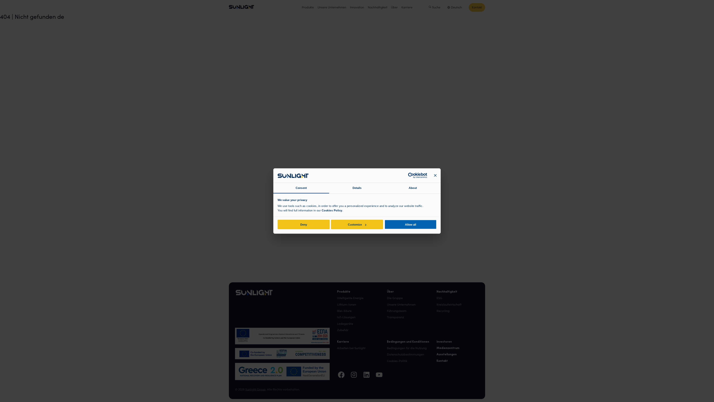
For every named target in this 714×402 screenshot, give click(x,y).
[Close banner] (435, 175)
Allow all (410, 224)
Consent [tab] (301, 187)
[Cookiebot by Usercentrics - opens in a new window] (411, 175)
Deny (303, 224)
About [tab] (413, 187)
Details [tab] (357, 187)
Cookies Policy (332, 210)
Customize (355, 224)
